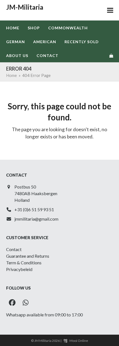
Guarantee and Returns (27, 256)
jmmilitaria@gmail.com (36, 218)
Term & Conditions (24, 262)
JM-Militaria (24, 7)
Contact (14, 249)
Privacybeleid (19, 269)
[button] (110, 10)
